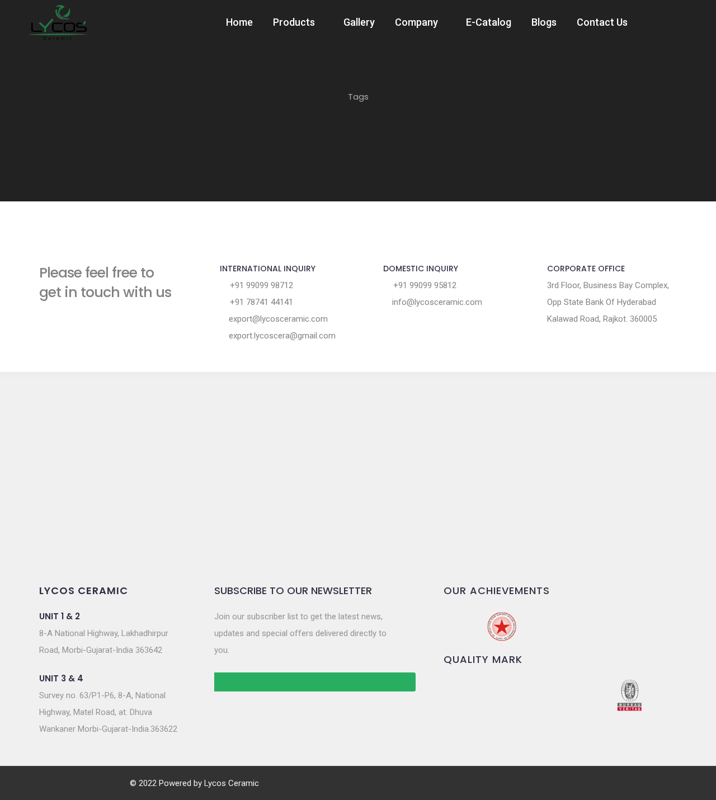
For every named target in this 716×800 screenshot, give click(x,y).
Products (294, 22)
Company (416, 22)
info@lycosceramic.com (436, 302)
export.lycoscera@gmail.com (281, 336)
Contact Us (602, 22)
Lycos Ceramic (231, 783)
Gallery (359, 22)
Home (239, 22)
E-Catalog (488, 22)
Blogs (544, 22)
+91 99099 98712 (260, 285)
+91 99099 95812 (423, 285)
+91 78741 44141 (260, 302)
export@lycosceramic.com (277, 319)
